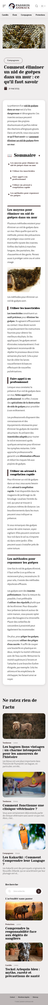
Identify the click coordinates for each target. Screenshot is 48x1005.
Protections (9, 924)
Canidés (8, 965)
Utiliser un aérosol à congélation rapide (22, 186)
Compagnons (13, 60)
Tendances (7, 743)
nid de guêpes (31, 106)
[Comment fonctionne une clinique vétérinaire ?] (24, 784)
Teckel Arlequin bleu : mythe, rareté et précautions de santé (22, 972)
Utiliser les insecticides (23, 171)
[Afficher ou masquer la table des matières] (38, 155)
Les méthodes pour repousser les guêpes (24, 194)
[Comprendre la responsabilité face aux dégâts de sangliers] (24, 911)
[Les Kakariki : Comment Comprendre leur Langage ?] (24, 836)
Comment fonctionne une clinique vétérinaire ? (23, 807)
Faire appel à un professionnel (19, 178)
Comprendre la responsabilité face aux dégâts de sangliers (20, 933)
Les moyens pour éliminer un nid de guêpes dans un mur (24, 164)
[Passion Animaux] (19, 6)
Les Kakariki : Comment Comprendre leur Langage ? (24, 860)
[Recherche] (36, 6)
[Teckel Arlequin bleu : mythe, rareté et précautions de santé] (24, 952)
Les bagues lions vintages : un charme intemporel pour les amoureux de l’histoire (23, 752)
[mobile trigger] (5, 6)
